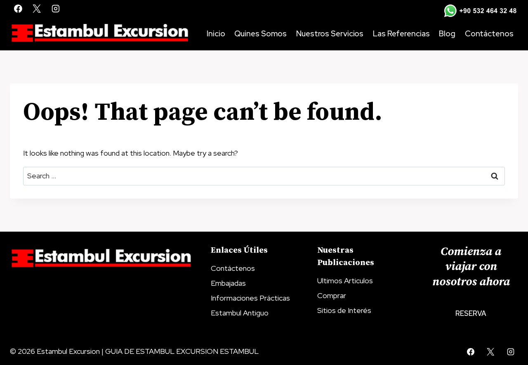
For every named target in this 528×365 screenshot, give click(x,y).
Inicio (216, 33)
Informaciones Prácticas (250, 298)
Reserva (470, 313)
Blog (447, 33)
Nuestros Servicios (329, 33)
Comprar (331, 295)
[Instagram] (55, 8)
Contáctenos (489, 33)
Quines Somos (260, 33)
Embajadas (228, 283)
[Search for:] (264, 175)
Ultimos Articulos (345, 280)
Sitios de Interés (344, 310)
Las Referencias (401, 33)
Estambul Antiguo (240, 313)
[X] (37, 8)
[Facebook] (18, 8)
